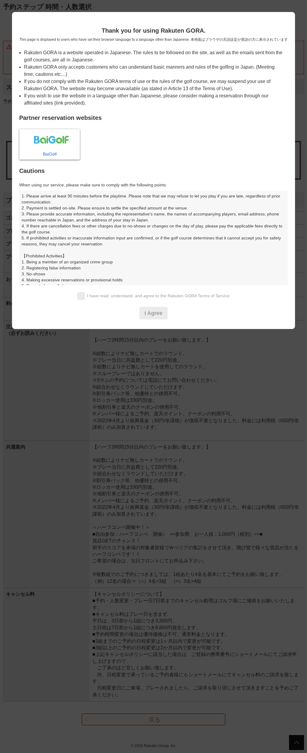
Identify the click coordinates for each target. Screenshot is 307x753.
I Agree (153, 313)
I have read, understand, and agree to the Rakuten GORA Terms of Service (158, 295)
